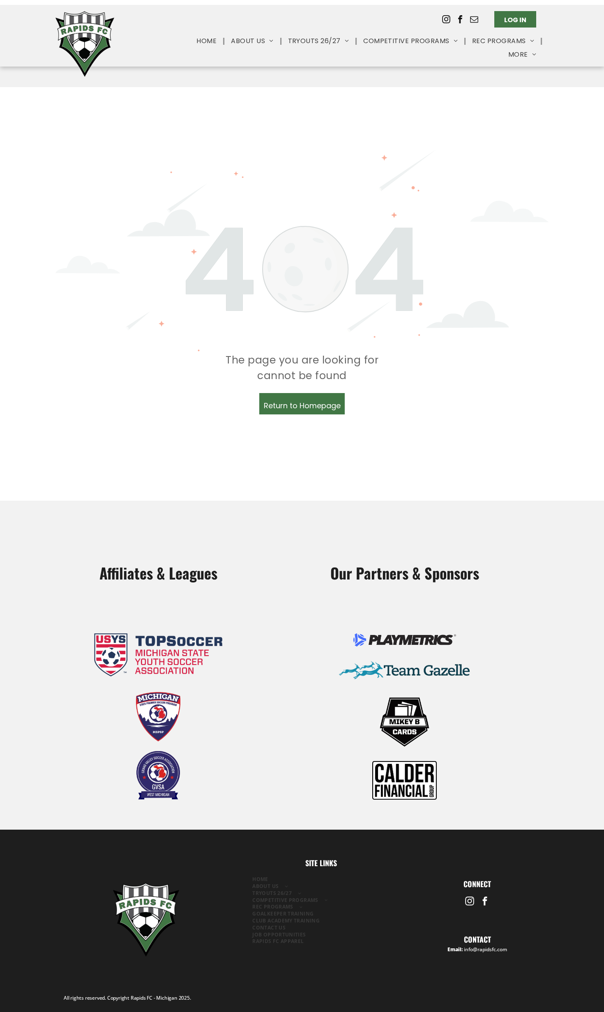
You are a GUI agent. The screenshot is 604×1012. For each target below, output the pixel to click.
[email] (474, 20)
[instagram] (446, 20)
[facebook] (460, 20)
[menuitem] (207, 41)
